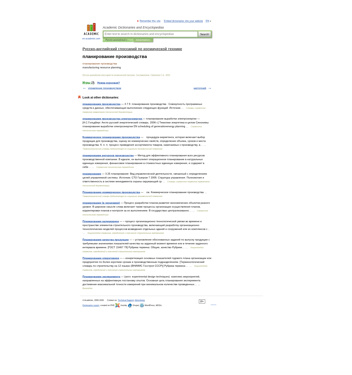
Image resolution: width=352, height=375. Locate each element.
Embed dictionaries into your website (183, 21)
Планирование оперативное (100, 258)
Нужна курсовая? (108, 82)
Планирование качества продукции (105, 239)
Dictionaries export (90, 305)
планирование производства (101, 103)
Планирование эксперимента (101, 276)
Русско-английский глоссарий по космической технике (117, 40)
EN (207, 21)
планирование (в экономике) (101, 202)
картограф (200, 88)
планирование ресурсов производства (108, 155)
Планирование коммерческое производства (111, 192)
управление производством (104, 88)
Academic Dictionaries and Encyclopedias (133, 27)
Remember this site (150, 21)
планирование (91, 173)
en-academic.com (91, 38)
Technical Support (126, 300)
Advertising (140, 300)
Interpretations (143, 40)
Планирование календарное (100, 221)
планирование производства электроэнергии (112, 118)
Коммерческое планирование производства (111, 137)
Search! (204, 34)
